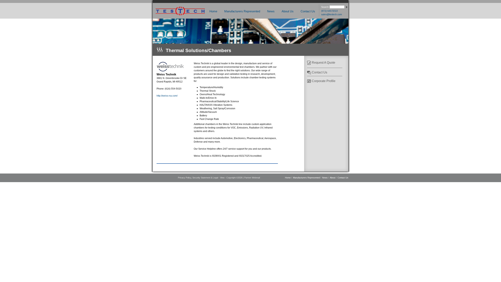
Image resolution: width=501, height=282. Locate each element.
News (271, 11)
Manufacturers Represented (242, 11)
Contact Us (308, 11)
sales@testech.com (331, 14)
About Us (288, 11)
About (332, 177)
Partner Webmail (252, 177)
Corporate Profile (323, 81)
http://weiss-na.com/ (167, 95)
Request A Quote (323, 62)
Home (213, 11)
